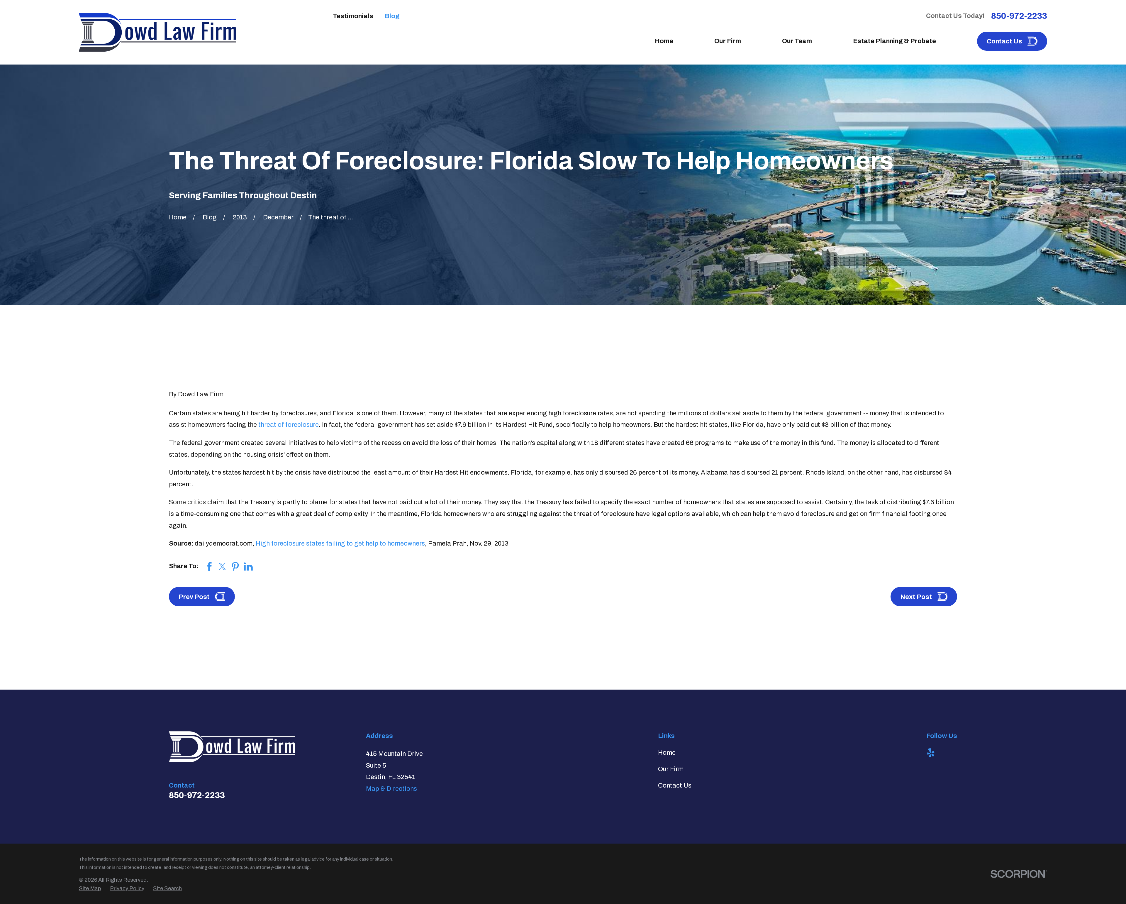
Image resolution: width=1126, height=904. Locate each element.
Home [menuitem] (664, 41)
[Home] (157, 32)
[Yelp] (930, 752)
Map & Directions (391, 788)
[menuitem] (90, 889)
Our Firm (671, 769)
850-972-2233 (1019, 16)
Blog (392, 16)
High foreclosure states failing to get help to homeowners (340, 543)
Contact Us (674, 785)
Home (667, 752)
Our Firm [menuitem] (727, 41)
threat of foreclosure (288, 424)
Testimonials (353, 16)
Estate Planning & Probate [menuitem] (894, 41)
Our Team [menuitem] (797, 41)
